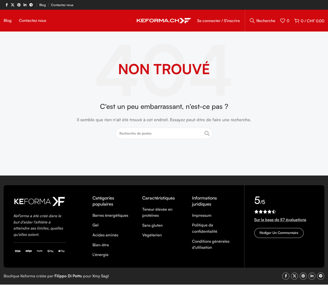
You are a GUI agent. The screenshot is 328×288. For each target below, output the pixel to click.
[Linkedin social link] (25, 5)
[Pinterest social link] (19, 5)
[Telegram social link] (31, 5)
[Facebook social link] (6, 5)
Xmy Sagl (100, 275)
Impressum (201, 215)
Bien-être (101, 244)
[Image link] (39, 201)
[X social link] (12, 5)
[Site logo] (164, 20)
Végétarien (152, 234)
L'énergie (101, 254)
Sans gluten (152, 225)
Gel (96, 225)
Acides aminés (105, 234)
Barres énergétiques (110, 215)
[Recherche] (207, 133)
